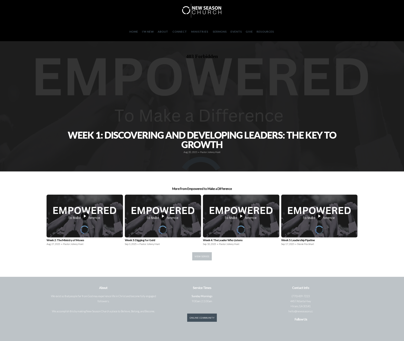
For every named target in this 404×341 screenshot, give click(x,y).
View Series (202, 256)
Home (133, 31)
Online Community (202, 317)
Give (249, 31)
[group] (85, 221)
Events (236, 31)
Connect (179, 31)
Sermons (220, 31)
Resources (265, 31)
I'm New (148, 31)
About (163, 31)
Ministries (200, 31)
